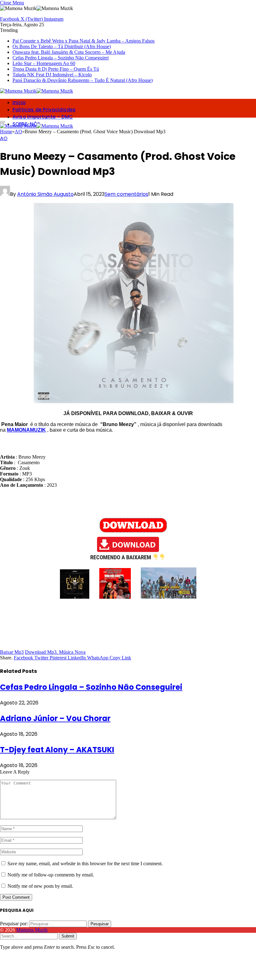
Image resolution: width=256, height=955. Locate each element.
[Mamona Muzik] (36, 91)
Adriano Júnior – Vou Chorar (55, 718)
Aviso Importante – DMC (42, 117)
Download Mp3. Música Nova (55, 652)
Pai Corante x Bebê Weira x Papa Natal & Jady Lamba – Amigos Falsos (83, 40)
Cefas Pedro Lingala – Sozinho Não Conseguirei (60, 57)
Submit (68, 936)
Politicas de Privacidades (44, 109)
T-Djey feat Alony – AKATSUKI (57, 749)
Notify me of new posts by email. (40, 886)
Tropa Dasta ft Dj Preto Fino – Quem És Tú (55, 69)
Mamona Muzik (32, 929)
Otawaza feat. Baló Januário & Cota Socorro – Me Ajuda (68, 52)
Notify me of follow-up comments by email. (50, 874)
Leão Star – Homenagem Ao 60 (43, 63)
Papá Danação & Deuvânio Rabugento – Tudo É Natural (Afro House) (82, 80)
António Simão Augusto (45, 194)
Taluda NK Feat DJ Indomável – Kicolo (52, 74)
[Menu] (2, 122)
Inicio (19, 102)
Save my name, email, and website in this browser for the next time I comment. (85, 863)
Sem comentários (126, 194)
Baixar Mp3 (12, 652)
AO (3, 138)
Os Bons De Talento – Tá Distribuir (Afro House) (61, 46)
